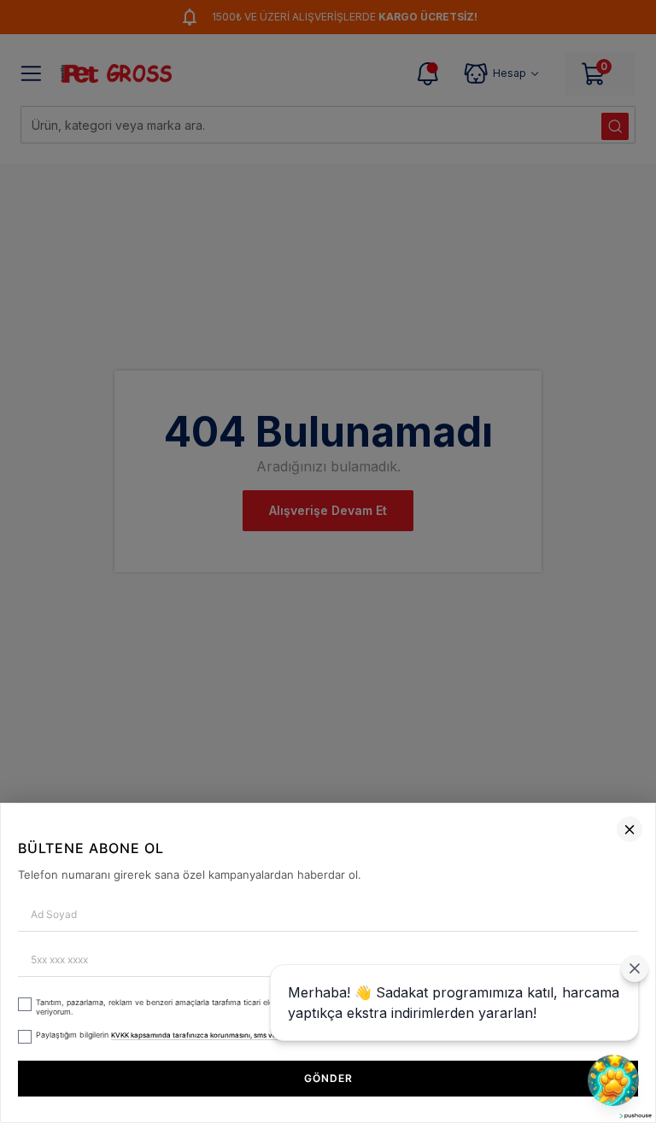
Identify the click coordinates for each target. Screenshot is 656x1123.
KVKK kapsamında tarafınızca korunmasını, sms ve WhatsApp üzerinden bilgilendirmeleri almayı (269, 1035)
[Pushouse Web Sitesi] (635, 1116)
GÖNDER (328, 1078)
